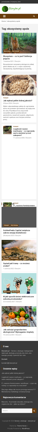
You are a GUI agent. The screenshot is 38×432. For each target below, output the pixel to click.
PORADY (5, 98)
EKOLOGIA (7, 51)
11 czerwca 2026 (19, 138)
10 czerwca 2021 (9, 335)
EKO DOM (7, 324)
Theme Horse (21, 426)
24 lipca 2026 (7, 103)
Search (34, 410)
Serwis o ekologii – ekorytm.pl (25, 421)
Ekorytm (17, 61)
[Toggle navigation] (4, 16)
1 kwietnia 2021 (8, 61)
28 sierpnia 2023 (8, 235)
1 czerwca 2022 (8, 268)
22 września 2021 (9, 301)
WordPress (26, 428)
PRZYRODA (15, 51)
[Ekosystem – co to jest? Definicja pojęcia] (19, 43)
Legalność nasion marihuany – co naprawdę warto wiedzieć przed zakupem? (24, 132)
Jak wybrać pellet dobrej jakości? (17, 100)
